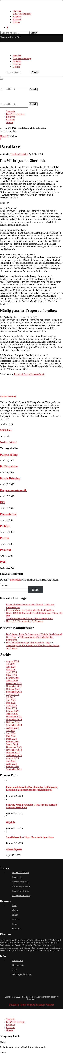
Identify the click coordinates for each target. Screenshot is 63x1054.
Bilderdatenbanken (21, 895)
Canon (15, 910)
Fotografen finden (20, 891)
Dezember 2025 (14, 683)
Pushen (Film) (9, 454)
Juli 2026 (10, 664)
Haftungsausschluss (21, 974)
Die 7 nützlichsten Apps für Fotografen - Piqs (28, 642)
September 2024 (14, 725)
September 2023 (14, 755)
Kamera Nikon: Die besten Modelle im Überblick (30, 610)
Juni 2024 (11, 733)
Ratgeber (17, 16)
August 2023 (12, 758)
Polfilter (5, 526)
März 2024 (11, 738)
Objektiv (10, 822)
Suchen (4, 585)
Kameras (17, 19)
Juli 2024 (10, 730)
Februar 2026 (12, 678)
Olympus (16, 928)
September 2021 (14, 769)
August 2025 (12, 694)
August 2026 (12, 661)
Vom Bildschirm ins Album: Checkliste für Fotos (29, 618)
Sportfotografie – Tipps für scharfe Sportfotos (30, 837)
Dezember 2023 (14, 747)
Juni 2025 (11, 700)
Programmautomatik (13, 490)
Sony (14, 905)
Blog (22, 13)
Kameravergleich (20, 881)
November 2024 (14, 719)
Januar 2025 (12, 714)
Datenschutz (18, 965)
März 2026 (11, 675)
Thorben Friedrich (19, 154)
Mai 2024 (10, 736)
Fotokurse (17, 877)
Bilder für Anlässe (20, 872)
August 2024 (12, 727)
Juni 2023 (11, 761)
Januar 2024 (12, 744)
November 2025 (14, 686)
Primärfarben (8, 514)
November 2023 (14, 750)
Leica (14, 924)
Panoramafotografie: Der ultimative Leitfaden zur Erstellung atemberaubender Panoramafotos (32, 788)
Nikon (15, 915)
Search (34, 33)
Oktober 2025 (13, 689)
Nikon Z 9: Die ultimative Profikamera (24, 621)
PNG (3, 561)
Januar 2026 (12, 680)
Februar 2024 (12, 741)
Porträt (4, 538)
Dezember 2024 (14, 716)
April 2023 (11, 763)
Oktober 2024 (13, 722)
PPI (2, 502)
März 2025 (11, 708)
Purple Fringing (10, 478)
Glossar (16, 22)
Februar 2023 (12, 766)
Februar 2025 (12, 711)
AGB (14, 969)
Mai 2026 (10, 669)
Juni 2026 (11, 666)
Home (3, 136)
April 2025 (11, 705)
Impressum (17, 960)
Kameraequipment (21, 886)
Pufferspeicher (9, 466)
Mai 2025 (10, 702)
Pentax (15, 919)
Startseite (17, 11)
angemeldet (15, 579)
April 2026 (11, 672)
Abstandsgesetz (14, 849)
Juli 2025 (10, 697)
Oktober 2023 (13, 752)
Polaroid (5, 549)
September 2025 (14, 691)
